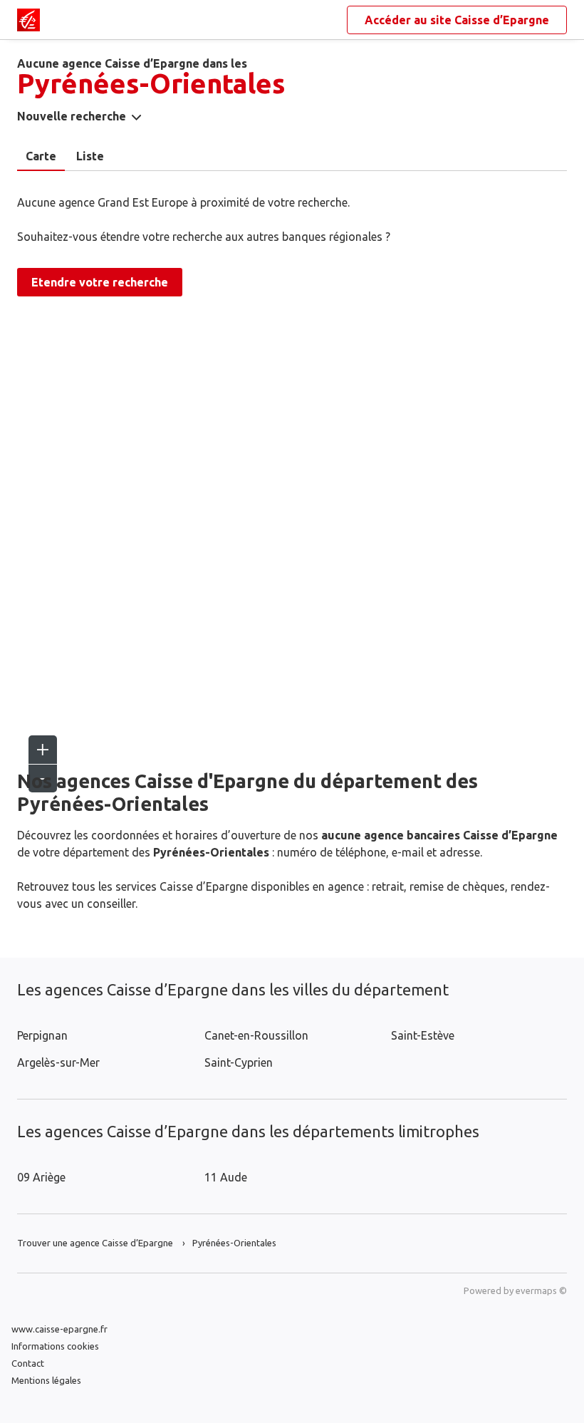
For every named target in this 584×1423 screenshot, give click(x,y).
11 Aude (225, 1177)
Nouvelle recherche (71, 116)
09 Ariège (41, 1177)
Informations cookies (55, 1346)
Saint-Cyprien (238, 1062)
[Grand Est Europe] (28, 20)
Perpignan (42, 1035)
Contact (27, 1363)
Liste (90, 156)
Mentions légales (46, 1380)
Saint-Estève (422, 1035)
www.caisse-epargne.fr (59, 1329)
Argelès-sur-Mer (58, 1062)
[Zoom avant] (42, 749)
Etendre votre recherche (99, 282)
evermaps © (541, 1290)
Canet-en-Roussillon (256, 1035)
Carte (41, 156)
